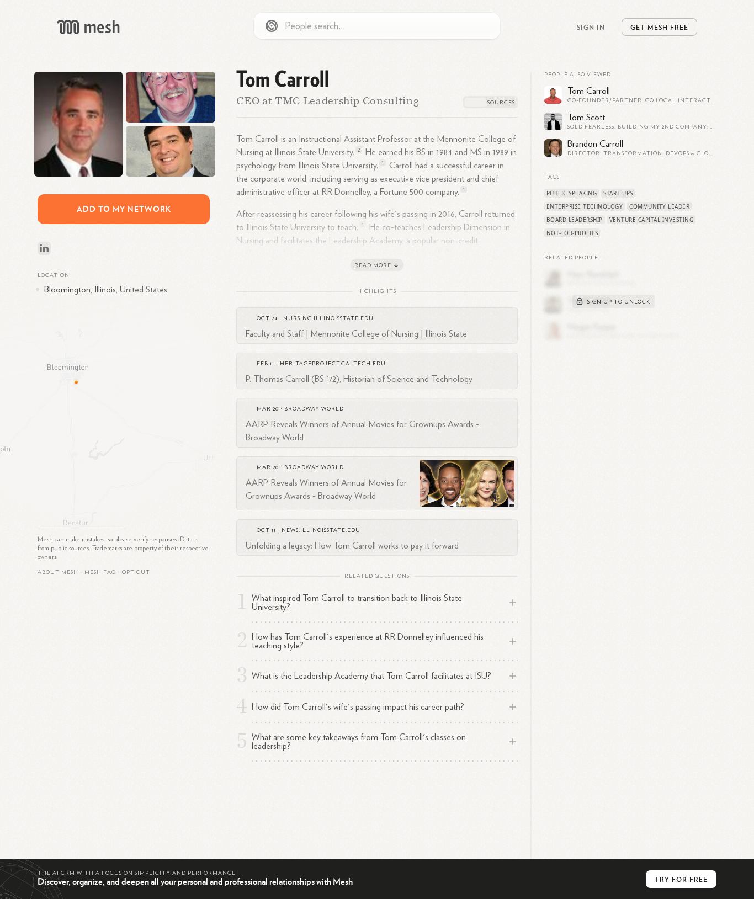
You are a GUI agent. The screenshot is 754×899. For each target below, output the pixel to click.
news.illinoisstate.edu (321, 530)
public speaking (571, 193)
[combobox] (377, 26)
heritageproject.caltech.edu (333, 363)
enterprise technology (584, 206)
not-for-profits (572, 233)
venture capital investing (651, 220)
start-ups (618, 193)
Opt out (136, 572)
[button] (100, 572)
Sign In (591, 27)
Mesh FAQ (100, 572)
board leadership (574, 220)
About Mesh (58, 572)
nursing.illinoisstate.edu (328, 318)
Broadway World (314, 409)
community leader (659, 206)
